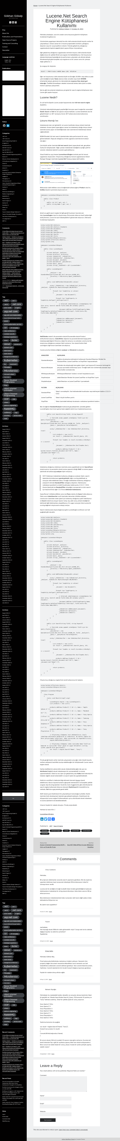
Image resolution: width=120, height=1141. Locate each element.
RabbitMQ (5, 196)
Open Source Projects (9, 40)
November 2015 (6, 580)
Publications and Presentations (12, 36)
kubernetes (11, 360)
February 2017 (6, 551)
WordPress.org (5, 1121)
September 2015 (6, 584)
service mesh (17, 415)
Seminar (4, 203)
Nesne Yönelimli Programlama (10, 381)
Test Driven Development (8, 216)
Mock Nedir (7, 377)
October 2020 (5, 481)
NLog (5, 385)
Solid (5, 418)
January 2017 (5, 553)
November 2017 (6, 533)
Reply (50, 911)
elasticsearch (8, 350)
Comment (43, 1075)
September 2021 (6, 467)
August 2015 (5, 587)
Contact (5, 47)
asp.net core (11, 311)
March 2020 (5, 490)
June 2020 (5, 485)
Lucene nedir (75, 830)
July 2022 (4, 458)
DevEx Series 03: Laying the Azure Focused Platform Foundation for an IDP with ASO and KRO (12, 1098)
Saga (16, 412)
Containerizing (5, 165)
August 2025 (5, 438)
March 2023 (5, 449)
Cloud (3, 163)
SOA (3, 209)
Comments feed (6, 1118)
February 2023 (6, 451)
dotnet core (8, 347)
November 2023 (6, 447)
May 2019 (4, 508)
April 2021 (5, 472)
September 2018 (6, 519)
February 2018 (6, 526)
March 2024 (5, 445)
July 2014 (4, 602)
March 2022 (5, 460)
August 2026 (5, 429)
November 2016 (6, 555)
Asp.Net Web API (6, 152)
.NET (3, 136)
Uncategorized (5, 218)
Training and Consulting (10, 43)
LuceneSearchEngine (47, 814)
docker (15, 340)
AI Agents (4, 143)
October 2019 (5, 499)
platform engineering (10, 405)
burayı (78, 780)
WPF (3, 221)
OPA (14, 399)
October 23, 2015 (77, 29)
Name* (42, 1095)
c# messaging (14, 328)
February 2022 (6, 463)
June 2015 (5, 591)
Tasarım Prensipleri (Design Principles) (11, 214)
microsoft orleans (9, 374)
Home (35, 5)
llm (5, 364)
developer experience (10, 337)
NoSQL (4, 187)
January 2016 (5, 575)
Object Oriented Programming (10, 395)
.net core (16, 304)
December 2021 (6, 465)
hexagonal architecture (10, 356)
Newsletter (5, 50)
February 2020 (6, 492)
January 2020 (5, 494)
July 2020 (4, 483)
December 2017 (6, 530)
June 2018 (5, 521)
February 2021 (6, 474)
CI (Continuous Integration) (9, 161)
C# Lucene (44, 830)
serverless (7, 415)
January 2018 (5, 528)
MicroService (11, 371)
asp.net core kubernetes (12, 315)
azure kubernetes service (12, 324)
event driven (7, 353)
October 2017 (5, 535)
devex (6, 340)
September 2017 (6, 537)
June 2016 (5, 566)
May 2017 (4, 544)
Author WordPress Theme (68, 1139)
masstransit (13, 364)
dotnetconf (17, 344)
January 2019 (5, 515)
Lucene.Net (45, 833)
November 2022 (6, 454)
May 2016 (4, 569)
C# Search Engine (55, 830)
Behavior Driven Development (9, 159)
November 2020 (6, 478)
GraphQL (4, 170)
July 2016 (4, 564)
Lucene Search (86, 830)
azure (6, 321)
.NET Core (4, 138)
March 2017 (5, 548)
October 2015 (5, 582)
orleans (6, 402)
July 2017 (4, 539)
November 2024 (6, 440)
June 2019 (5, 505)
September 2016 (6, 560)
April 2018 (5, 524)
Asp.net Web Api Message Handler (12, 318)
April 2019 (5, 510)
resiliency (7, 412)
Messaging (5, 178)
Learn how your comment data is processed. (73, 1129)
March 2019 (5, 512)
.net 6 (6, 304)
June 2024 (5, 442)
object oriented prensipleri (10, 389)
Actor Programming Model (8, 141)
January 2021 (5, 476)
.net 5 (13, 300)
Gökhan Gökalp (13, 15)
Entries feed (5, 1116)
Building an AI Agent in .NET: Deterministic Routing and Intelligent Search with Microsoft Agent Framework (12, 238)
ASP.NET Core (5, 147)
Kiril (3, 242)
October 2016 (5, 557)
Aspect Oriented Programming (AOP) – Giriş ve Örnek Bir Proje (53, 846)
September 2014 (6, 600)
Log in (3, 1114)
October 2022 (5, 456)
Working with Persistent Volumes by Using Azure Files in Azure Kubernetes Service (12, 282)
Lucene (66, 830)
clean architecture (9, 331)
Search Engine (5, 200)
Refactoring (5, 198)
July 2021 (4, 469)
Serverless (4, 205)
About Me (5, 33)
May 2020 (4, 487)
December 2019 (6, 496)
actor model (7, 308)
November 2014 (6, 598)
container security (9, 334)
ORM (3, 189)
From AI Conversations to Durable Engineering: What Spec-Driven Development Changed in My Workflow (12, 1083)
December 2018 (6, 517)
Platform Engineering (7, 194)
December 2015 (6, 578)
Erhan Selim (49, 951)
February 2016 (6, 573)
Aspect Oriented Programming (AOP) (11, 154)
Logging (4, 176)
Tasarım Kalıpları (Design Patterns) (10, 212)
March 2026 (5, 433)
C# (5, 328)
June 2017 (5, 542)
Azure (3, 156)
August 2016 (5, 562)
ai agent (17, 308)
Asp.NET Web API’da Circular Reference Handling (80, 846)
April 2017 (5, 546)
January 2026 (5, 436)
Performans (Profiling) (7, 191)
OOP (6, 399)
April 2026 (5, 431)
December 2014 (6, 596)
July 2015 (4, 589)
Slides (3, 207)
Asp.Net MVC (5, 150)
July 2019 (4, 503)
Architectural (5, 145)
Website (42, 1111)
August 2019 (5, 501)
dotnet (4, 168)
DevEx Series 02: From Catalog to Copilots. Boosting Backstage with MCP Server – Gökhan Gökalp (12, 271)
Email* (42, 1103)
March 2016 (5, 571)
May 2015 (4, 593)
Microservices (5, 181)
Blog (3, 30)
